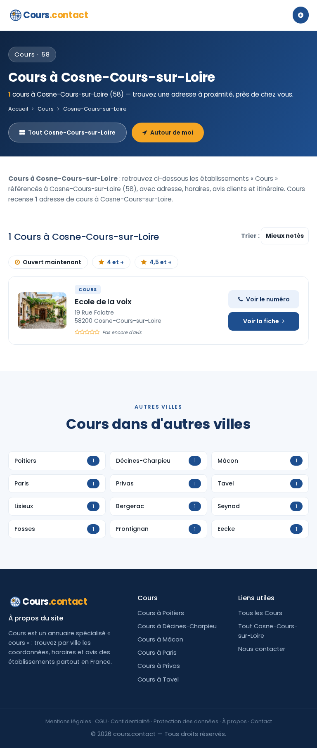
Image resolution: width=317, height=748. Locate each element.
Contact (261, 721)
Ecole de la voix (103, 301)
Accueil (18, 109)
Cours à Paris (157, 653)
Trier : (251, 236)
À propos (234, 721)
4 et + (115, 262)
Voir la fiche (261, 321)
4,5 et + (160, 262)
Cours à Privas (158, 666)
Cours (55, 15)
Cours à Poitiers (160, 613)
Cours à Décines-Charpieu (177, 626)
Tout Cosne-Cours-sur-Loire (72, 132)
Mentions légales (68, 721)
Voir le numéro (268, 299)
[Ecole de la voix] (42, 310)
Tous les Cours (260, 613)
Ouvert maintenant (52, 262)
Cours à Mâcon (160, 639)
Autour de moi (171, 132)
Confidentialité (130, 721)
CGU (101, 721)
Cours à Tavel (158, 679)
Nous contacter (261, 649)
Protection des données (186, 721)
